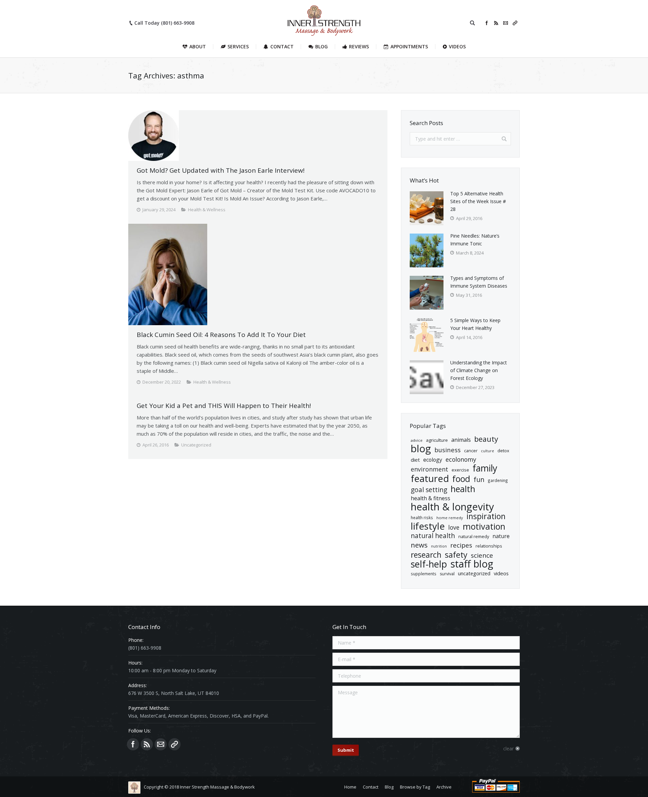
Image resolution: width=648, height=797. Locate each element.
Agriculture (437, 440)
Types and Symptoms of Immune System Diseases (478, 282)
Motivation (484, 526)
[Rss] (496, 23)
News (419, 545)
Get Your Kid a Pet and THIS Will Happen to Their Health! (224, 405)
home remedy (449, 517)
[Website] (515, 23)
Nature (501, 536)
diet (415, 459)
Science (482, 555)
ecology (432, 459)
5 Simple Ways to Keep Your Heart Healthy (475, 324)
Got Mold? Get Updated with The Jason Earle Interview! (220, 170)
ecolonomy (461, 459)
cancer (471, 451)
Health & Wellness (206, 210)
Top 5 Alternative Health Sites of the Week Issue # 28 (478, 201)
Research (426, 555)
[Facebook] (487, 23)
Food (461, 479)
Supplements (423, 573)
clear (508, 748)
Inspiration (486, 516)
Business (447, 450)
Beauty (486, 439)
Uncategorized (474, 573)
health (463, 489)
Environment (429, 469)
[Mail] (506, 23)
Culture (487, 451)
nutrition (439, 546)
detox (503, 451)
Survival (447, 574)
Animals (461, 439)
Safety (456, 555)
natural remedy (473, 536)
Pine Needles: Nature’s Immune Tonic (475, 240)
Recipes (461, 545)
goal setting (429, 490)
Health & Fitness (430, 498)
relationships (489, 546)
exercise (460, 470)
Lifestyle (428, 526)
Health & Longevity (452, 507)
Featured (430, 478)
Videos (501, 573)
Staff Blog (472, 564)
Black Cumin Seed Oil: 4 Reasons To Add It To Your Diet (221, 334)
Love (453, 527)
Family (485, 468)
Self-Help (429, 564)
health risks (422, 517)
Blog (421, 449)
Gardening (498, 480)
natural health (433, 536)
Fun (479, 479)
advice (417, 440)
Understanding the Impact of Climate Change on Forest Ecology (478, 370)
